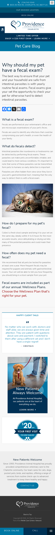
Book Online (27, 15)
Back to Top (27, 514)
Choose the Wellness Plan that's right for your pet (26, 293)
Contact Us (27, 485)
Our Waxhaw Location (27, 10)
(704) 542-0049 (27, 2)
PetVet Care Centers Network (31, 521)
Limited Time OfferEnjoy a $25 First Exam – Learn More (26, 37)
